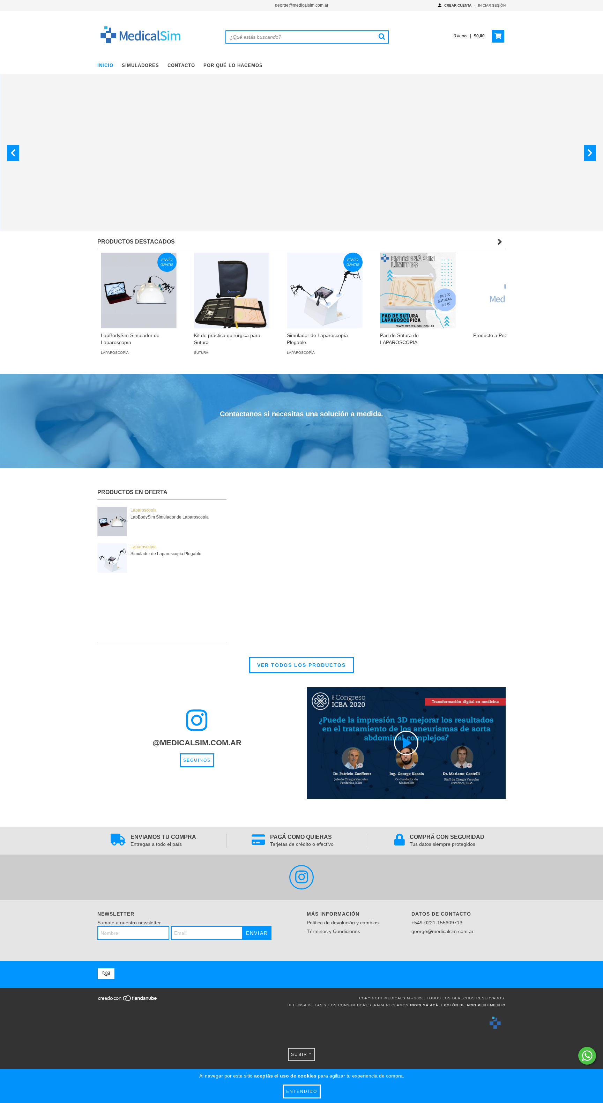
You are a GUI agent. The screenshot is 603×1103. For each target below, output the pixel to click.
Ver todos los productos (301, 665)
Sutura (201, 353)
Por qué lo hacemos (233, 65)
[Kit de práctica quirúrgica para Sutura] (232, 290)
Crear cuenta (457, 5)
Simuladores (140, 65)
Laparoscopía (115, 353)
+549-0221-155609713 (436, 922)
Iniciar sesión (492, 5)
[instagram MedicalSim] (301, 877)
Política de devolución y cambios (343, 922)
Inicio (105, 65)
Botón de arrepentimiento (475, 1005)
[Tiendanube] (127, 1001)
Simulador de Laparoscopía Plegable (166, 553)
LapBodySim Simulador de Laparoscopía (170, 517)
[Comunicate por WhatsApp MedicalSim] (587, 1056)
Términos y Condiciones (333, 931)
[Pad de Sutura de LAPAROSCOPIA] (418, 290)
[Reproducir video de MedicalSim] (406, 743)
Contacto (181, 65)
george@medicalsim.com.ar (301, 5)
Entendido (301, 1091)
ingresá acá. (425, 1005)
